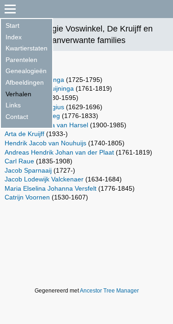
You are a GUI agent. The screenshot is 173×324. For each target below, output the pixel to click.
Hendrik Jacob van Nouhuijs (45, 143)
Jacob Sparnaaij (28, 170)
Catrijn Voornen (27, 197)
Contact (17, 116)
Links (13, 105)
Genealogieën (26, 71)
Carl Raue (19, 161)
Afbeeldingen (25, 82)
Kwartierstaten (27, 48)
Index (14, 37)
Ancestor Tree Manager (109, 290)
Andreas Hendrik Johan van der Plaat (59, 152)
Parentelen (21, 59)
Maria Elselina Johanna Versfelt (50, 188)
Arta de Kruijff (24, 133)
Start (12, 25)
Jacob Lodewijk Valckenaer (44, 179)
